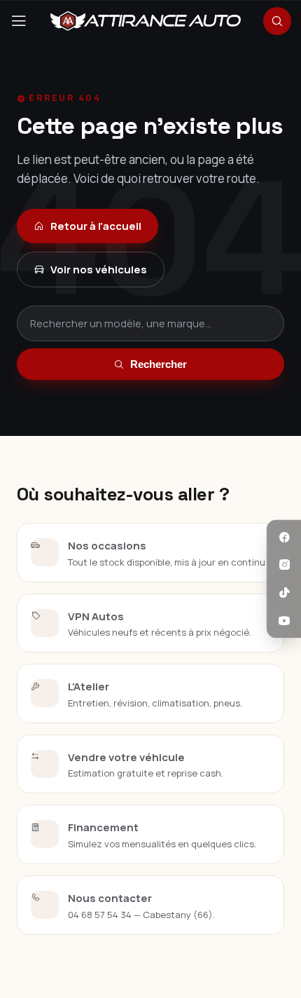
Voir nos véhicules (98, 269)
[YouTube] (284, 620)
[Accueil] (146, 21)
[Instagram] (284, 565)
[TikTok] (284, 593)
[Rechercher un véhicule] (277, 21)
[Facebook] (284, 537)
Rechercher (158, 364)
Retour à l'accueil (95, 226)
